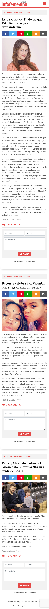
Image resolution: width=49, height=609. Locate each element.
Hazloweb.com (31, 606)
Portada (9, 12)
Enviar (25, 254)
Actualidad (18, 12)
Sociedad (27, 12)
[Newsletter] (36, 33)
